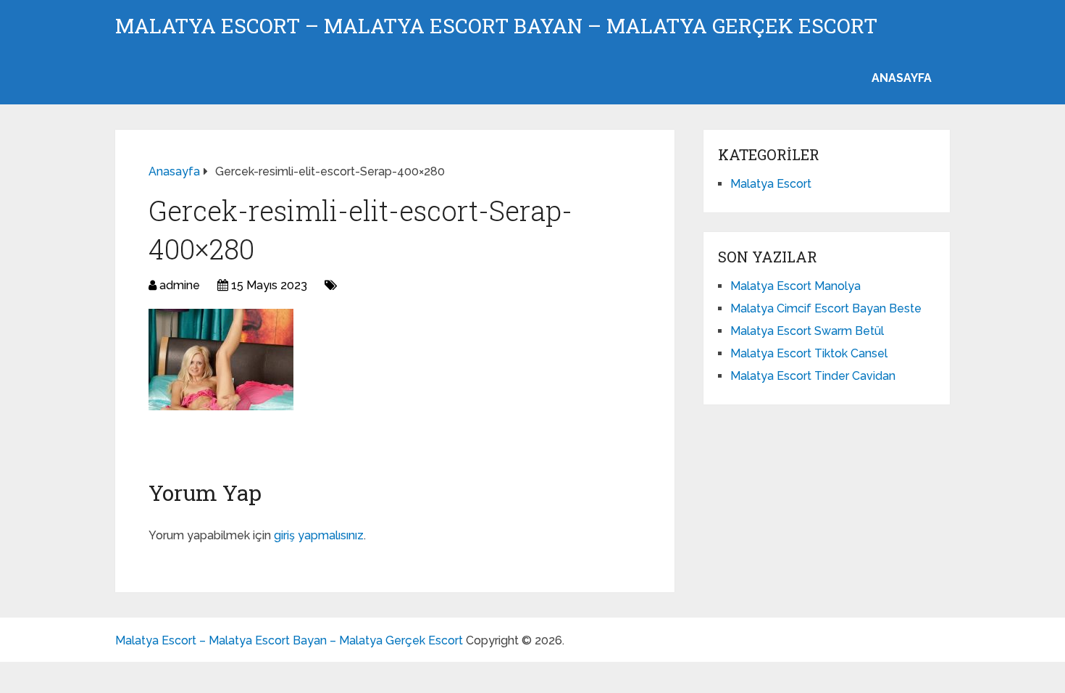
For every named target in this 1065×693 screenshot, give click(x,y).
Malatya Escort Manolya (795, 286)
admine (179, 285)
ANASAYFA (902, 78)
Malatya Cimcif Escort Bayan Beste (826, 308)
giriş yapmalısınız (319, 535)
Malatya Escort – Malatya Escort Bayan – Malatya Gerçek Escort (496, 26)
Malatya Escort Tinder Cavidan (812, 376)
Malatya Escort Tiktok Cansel (809, 353)
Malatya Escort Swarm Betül (807, 331)
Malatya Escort (770, 184)
